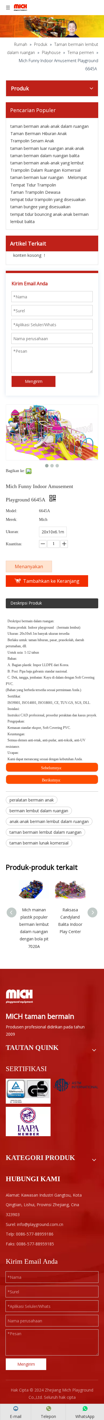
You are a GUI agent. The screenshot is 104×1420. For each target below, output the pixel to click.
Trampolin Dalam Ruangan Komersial (45, 170)
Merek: (11, 519)
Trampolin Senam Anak (32, 141)
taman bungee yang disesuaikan (40, 206)
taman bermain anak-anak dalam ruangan (49, 126)
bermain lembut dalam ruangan (39, 810)
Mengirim (33, 381)
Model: (11, 511)
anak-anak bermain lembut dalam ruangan (49, 821)
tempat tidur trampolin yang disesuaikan (48, 199)
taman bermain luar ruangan (37, 177)
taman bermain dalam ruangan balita (44, 155)
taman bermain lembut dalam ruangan (45, 832)
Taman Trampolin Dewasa (35, 192)
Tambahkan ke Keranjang (51, 581)
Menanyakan (29, 566)
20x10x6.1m (53, 532)
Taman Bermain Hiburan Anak (38, 133)
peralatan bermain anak (32, 800)
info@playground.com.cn (40, 1224)
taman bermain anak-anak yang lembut (47, 163)
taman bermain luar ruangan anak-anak (47, 148)
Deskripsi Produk (26, 603)
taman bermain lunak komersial (39, 843)
